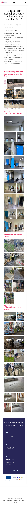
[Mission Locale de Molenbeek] (4, 3)
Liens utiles (21, 500)
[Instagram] (14, 470)
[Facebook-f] (10, 470)
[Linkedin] (18, 470)
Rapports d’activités (13, 500)
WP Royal (15, 502)
